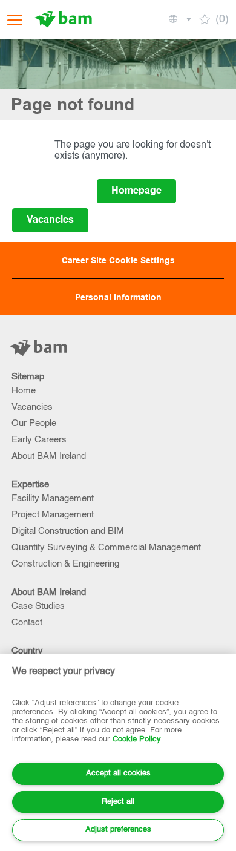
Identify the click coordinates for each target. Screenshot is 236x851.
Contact (26, 622)
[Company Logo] (64, 19)
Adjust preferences (118, 829)
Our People (33, 423)
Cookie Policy (137, 739)
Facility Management (52, 498)
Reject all (118, 802)
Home (23, 390)
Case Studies (38, 606)
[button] (179, 19)
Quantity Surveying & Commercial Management (106, 547)
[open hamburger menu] (14, 19)
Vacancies (32, 407)
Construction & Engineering (65, 563)
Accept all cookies (118, 773)
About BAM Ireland (48, 456)
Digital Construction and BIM (67, 531)
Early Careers (39, 439)
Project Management (52, 514)
